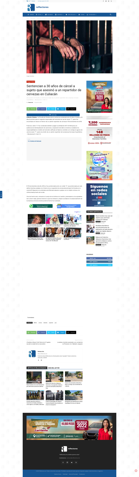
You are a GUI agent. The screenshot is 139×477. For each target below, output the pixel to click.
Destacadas (48, 381)
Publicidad (65, 474)
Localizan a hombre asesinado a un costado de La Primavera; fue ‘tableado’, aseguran (70, 343)
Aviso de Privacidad (73, 474)
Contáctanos (82, 474)
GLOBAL (82, 14)
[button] (110, 15)
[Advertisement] (81, 7)
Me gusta (109, 258)
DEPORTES (59, 14)
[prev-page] (28, 408)
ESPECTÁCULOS (71, 14)
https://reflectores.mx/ (42, 353)
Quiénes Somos (57, 474)
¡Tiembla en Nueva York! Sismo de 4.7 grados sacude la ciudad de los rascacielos (39, 343)
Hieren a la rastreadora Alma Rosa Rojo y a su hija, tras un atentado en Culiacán (73, 384)
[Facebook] (103, 1)
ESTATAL (40, 14)
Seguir (109, 261)
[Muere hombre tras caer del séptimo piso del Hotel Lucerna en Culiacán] (35, 377)
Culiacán (97, 233)
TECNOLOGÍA (92, 14)
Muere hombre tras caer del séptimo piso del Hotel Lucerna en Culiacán (104, 217)
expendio (51, 322)
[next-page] (30, 408)
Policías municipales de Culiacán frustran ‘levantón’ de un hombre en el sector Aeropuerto (54, 403)
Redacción (30, 102)
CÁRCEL (35, 322)
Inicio (28, 18)
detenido (45, 322)
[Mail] (108, 1)
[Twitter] (111, 1)
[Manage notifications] (136, 470)
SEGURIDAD (50, 14)
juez (55, 322)
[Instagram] (106, 1)
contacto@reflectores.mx (73, 458)
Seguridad (32, 18)
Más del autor (53, 368)
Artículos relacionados (37, 368)
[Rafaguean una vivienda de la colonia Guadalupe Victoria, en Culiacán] (74, 395)
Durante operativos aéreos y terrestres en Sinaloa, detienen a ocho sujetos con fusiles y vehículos (35, 403)
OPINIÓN (32, 14)
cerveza (40, 322)
